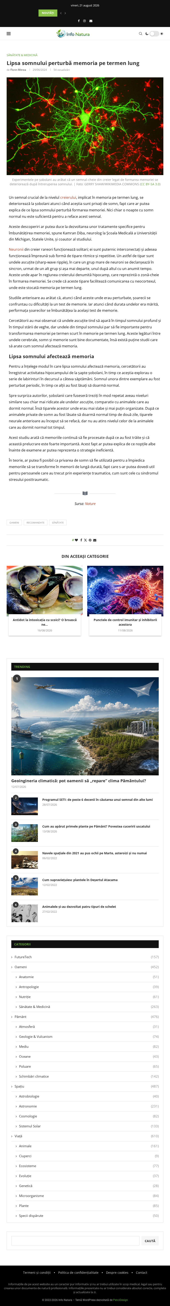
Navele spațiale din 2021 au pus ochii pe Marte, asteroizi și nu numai (94, 853)
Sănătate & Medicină (89, 1006)
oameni (14, 522)
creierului (68, 197)
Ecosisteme (89, 1166)
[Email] (90, 21)
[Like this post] (76, 540)
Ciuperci (89, 1156)
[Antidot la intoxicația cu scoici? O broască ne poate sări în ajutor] (45, 591)
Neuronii (16, 249)
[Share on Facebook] (81, 540)
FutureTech (87, 957)
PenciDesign (120, 1300)
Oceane (89, 1056)
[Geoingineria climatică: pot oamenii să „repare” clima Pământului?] (85, 726)
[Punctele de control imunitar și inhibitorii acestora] (125, 591)
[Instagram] (84, 21)
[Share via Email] (94, 540)
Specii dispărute (89, 1215)
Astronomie (89, 1106)
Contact (141, 1272)
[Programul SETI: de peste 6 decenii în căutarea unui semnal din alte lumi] (24, 806)
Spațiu (87, 1086)
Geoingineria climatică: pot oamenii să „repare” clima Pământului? (78, 780)
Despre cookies (117, 1272)
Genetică (89, 1186)
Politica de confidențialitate (78, 1272)
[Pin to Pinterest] (90, 540)
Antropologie (89, 987)
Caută (150, 1241)
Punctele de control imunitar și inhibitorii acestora (125, 622)
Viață (87, 1136)
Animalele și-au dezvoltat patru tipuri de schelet (79, 906)
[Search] (140, 33)
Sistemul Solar (89, 1126)
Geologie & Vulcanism (89, 1036)
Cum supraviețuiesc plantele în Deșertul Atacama (80, 880)
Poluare (89, 1066)
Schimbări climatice (89, 1076)
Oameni (87, 967)
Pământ (87, 1016)
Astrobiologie (89, 1096)
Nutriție (89, 996)
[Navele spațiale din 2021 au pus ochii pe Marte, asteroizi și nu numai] (24, 860)
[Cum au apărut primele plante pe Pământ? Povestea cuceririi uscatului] (24, 833)
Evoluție (89, 1176)
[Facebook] (78, 21)
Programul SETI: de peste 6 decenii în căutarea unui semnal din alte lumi (97, 799)
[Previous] (61, 13)
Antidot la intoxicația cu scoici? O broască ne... (45, 622)
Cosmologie (89, 1116)
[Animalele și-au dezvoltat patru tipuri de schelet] (24, 913)
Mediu (89, 1046)
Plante (89, 1205)
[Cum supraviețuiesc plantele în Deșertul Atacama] (24, 886)
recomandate (35, 522)
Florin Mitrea (18, 70)
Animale (89, 1146)
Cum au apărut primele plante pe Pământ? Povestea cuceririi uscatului (96, 826)
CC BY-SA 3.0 (150, 184)
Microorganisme (89, 1195)
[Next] (65, 13)
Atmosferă (89, 1026)
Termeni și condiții (37, 1272)
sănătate (58, 522)
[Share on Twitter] (85, 540)
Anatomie (89, 977)
